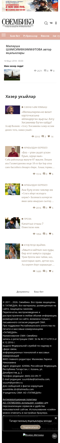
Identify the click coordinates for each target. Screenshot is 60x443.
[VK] (50, 23)
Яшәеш (45, 36)
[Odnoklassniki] (55, 23)
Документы (23, 291)
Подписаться (30, 427)
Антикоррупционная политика (20, 399)
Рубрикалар (30, 36)
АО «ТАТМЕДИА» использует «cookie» (23, 402)
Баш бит (15, 36)
